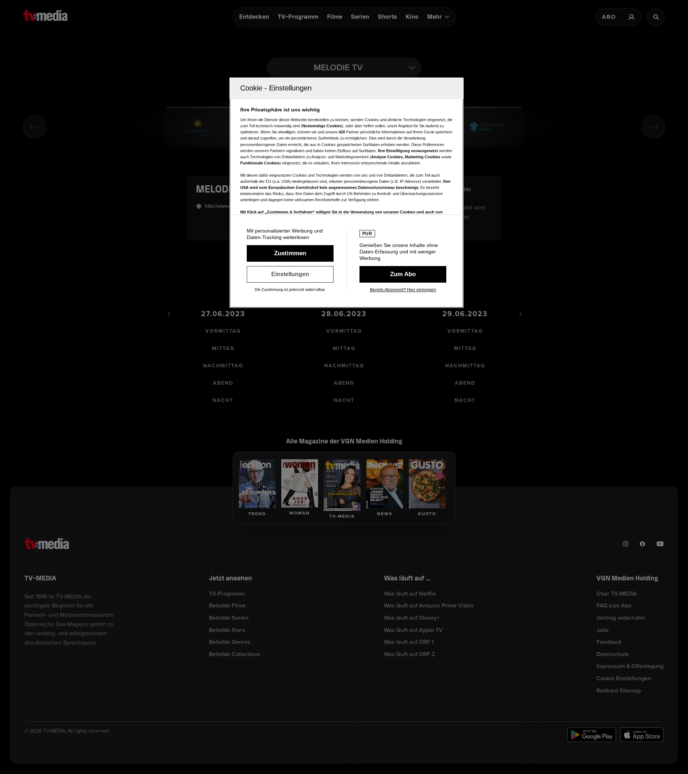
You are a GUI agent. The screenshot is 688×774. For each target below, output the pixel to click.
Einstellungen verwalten (290, 274)
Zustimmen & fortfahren (290, 253)
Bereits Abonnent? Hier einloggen (403, 289)
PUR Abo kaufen (402, 274)
